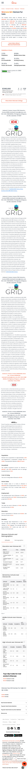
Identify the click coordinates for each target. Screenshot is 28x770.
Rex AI (18, 724)
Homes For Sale (9, 8)
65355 (5, 678)
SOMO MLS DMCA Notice (12, 272)
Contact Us (14, 719)
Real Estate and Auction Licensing (11, 741)
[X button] (15, 728)
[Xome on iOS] (9, 735)
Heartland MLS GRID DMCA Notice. (9, 190)
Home (2, 8)
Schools (7, 540)
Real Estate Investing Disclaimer (10, 761)
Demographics (18, 540)
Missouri (17, 8)
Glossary (5, 722)
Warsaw (22, 8)
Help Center (21, 719)
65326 (4, 680)
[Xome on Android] (18, 735)
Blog (10, 722)
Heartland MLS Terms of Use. (16, 189)
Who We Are (6, 719)
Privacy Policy (5, 755)
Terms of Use (16, 753)
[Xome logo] (14, 2)
